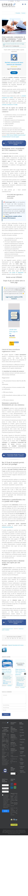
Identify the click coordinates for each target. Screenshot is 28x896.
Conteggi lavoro (22, 752)
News (21, 744)
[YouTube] (15, 784)
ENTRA (14, 72)
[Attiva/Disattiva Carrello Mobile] (22, 4)
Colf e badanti (21, 759)
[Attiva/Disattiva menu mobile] (25, 4)
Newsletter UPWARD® (22, 748)
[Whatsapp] (15, 787)
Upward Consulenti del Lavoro (8, 628)
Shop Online (22, 739)
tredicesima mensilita (7, 527)
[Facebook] (12, 784)
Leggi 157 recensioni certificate (14, 69)
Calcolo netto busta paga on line (13, 331)
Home (21, 727)
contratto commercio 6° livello (10, 104)
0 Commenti (7, 629)
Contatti (21, 729)
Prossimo (23, 13)
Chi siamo (22, 732)
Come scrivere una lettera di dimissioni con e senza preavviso (20, 677)
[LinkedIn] (12, 787)
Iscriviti (5, 811)
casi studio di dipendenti (16, 272)
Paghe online (22, 755)
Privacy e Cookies (22, 763)
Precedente (18, 13)
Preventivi (22, 742)
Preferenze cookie (22, 767)
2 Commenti (9, 685)
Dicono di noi (22, 736)
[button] (3, 674)
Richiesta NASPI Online (22, 771)
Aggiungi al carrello (12, 343)
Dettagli (17, 342)
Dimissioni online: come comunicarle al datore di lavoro (6, 676)
